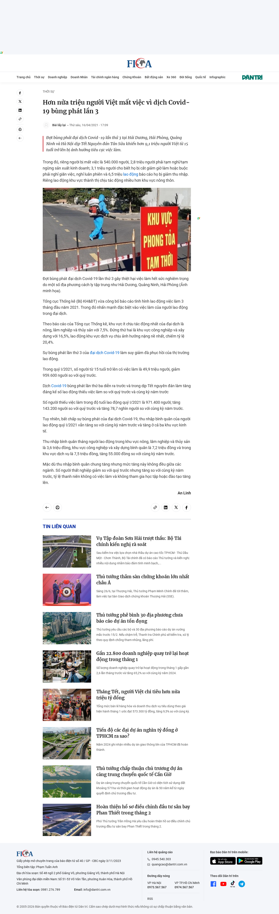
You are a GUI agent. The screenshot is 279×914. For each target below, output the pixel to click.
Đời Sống (186, 77)
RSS (150, 898)
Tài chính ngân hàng (105, 77)
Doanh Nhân (79, 77)
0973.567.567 (157, 887)
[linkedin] (20, 110)
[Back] (20, 138)
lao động (130, 174)
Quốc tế (200, 77)
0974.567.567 (184, 887)
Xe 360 (171, 77)
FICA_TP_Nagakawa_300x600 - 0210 (229, 92)
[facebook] (20, 92)
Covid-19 (58, 385)
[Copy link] (20, 118)
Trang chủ (24, 77)
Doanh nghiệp (57, 77)
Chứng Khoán (131, 77)
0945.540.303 (161, 859)
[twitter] (20, 101)
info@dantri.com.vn (97, 889)
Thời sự (39, 77)
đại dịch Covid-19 (104, 352)
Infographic (217, 77)
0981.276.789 (50, 889)
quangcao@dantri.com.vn (169, 864)
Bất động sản (154, 77)
